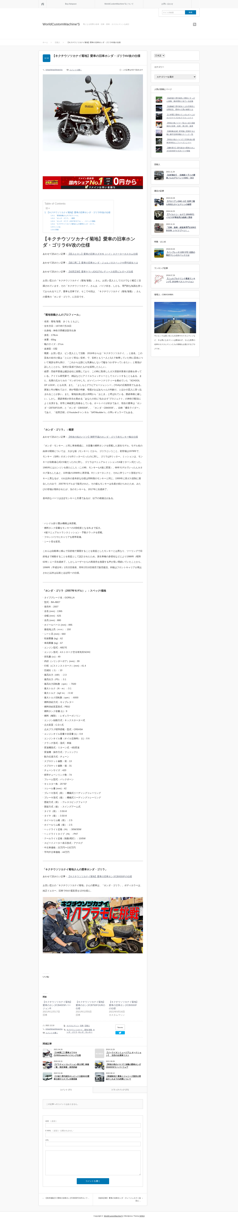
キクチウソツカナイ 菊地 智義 (79, 1030)
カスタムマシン (73, 1026)
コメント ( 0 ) (66, 1090)
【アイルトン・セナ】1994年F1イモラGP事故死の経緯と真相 (180, 216)
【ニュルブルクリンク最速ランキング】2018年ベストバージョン (180, 280)
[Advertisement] (93, 162)
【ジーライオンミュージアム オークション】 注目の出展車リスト (123, 1053)
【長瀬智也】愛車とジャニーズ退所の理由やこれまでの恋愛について (123, 1077)
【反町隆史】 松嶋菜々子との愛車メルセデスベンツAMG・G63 (180, 176)
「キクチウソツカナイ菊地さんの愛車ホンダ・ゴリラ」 (75, 224)
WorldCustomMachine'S (61, 24)
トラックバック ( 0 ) (120, 1090)
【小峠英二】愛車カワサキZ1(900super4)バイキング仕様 (67, 1053)
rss (194, 24)
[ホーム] (43, 4)
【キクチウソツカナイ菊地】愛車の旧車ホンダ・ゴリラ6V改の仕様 (78, 212)
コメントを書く (75, 70)
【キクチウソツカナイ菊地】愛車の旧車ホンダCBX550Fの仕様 (100, 876)
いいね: (58, 227)
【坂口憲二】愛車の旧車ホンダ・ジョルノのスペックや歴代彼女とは (103, 262)
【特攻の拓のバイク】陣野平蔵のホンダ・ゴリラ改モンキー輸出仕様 (103, 437)
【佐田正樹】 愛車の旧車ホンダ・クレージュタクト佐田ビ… (119, 1199)
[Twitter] (120, 1032)
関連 (57, 230)
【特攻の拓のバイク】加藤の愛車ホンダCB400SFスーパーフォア (123, 1065)
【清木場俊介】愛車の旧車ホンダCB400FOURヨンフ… (67, 1198)
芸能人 (87, 1026)
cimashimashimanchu (53, 70)
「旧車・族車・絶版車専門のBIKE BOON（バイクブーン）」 (181, 229)
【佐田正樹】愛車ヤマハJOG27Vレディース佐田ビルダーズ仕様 (100, 271)
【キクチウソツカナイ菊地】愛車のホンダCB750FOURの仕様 (90, 1005)
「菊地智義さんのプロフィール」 (67, 215)
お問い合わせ (167, 4)
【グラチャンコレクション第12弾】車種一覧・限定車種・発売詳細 (71, 1065)
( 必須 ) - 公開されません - (59, 1131)
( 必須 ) (50, 1121)
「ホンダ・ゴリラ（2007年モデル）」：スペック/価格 (75, 221)
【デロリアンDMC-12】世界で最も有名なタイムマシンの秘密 (180, 203)
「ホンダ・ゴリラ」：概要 (65, 218)
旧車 (82, 1026)
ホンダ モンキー (85, 1032)
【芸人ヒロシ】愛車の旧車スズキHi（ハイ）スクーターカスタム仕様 (103, 254)
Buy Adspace (71, 4)
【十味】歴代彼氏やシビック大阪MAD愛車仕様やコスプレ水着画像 (71, 1077)
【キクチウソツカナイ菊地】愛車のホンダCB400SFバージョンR (57, 1005)
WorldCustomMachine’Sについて (119, 4)
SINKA (142, 1216)
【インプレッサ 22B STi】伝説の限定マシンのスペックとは (180, 253)
